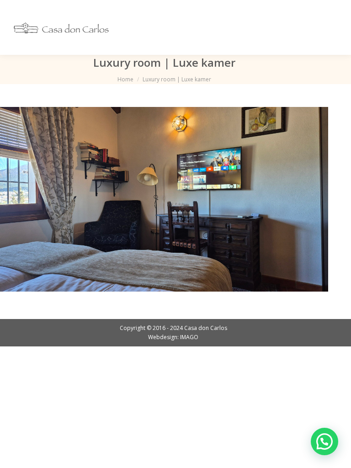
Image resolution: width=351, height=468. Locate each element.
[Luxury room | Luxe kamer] (164, 199)
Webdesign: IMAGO (173, 337)
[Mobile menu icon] (331, 27)
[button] (324, 441)
